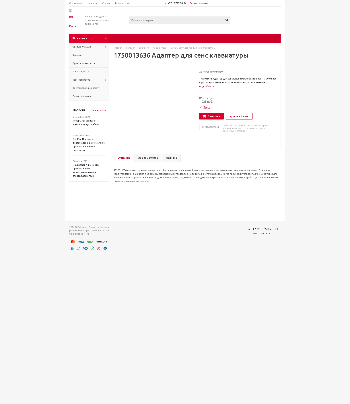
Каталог (82, 38)
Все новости (99, 110)
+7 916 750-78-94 (177, 3)
